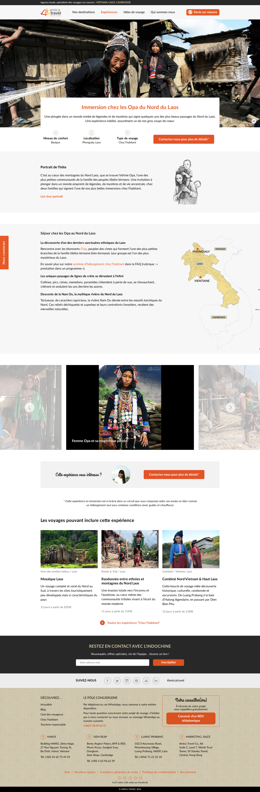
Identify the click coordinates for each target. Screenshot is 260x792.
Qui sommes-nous (163, 12)
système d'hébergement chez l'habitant (98, 264)
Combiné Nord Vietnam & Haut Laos (190, 579)
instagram (127, 680)
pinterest (136, 680)
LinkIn (155, 680)
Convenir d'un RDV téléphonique (191, 718)
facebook (107, 680)
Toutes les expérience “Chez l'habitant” (133, 622)
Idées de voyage (134, 12)
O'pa (84, 249)
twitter (117, 680)
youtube (146, 680)
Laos (98, 142)
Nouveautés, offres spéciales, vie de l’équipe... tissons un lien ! (130, 654)
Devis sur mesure (205, 12)
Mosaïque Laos (52, 579)
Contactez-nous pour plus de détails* (184, 139)
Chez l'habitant (127, 142)
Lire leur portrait (52, 196)
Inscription (168, 662)
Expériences (109, 12)
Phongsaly (88, 142)
